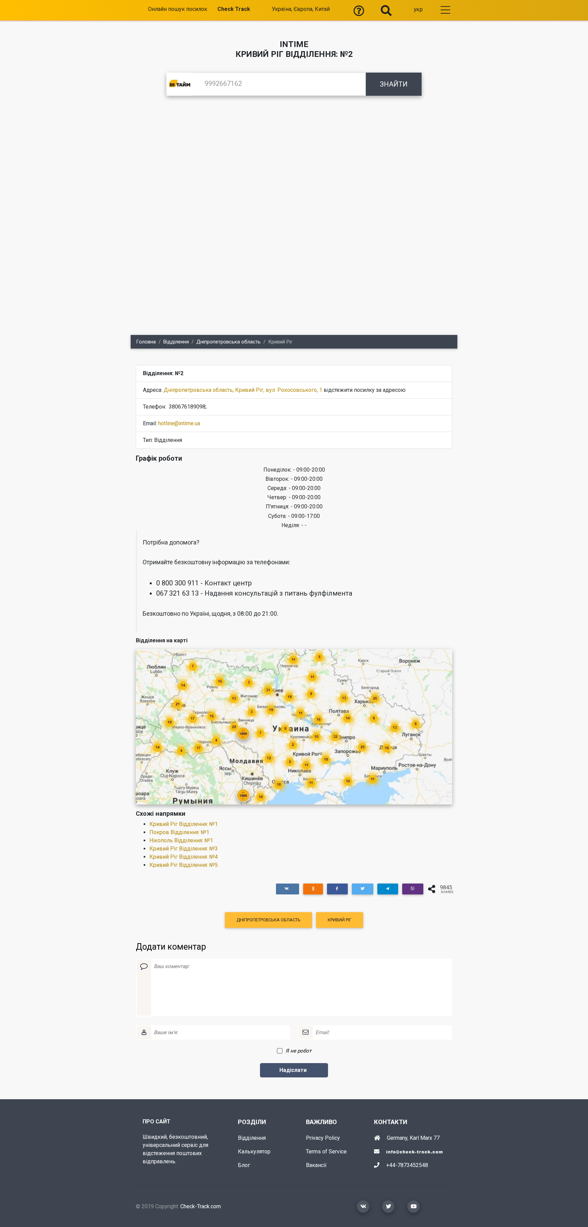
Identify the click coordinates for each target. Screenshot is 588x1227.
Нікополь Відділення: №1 (181, 840)
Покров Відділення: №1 (179, 832)
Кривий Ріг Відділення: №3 (183, 848)
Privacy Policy (323, 1138)
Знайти (394, 84)
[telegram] (387, 889)
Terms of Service (326, 1151)
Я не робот (298, 1051)
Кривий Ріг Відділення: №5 (183, 865)
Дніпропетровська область (228, 342)
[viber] (412, 889)
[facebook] (337, 889)
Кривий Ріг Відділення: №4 (183, 857)
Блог (244, 1165)
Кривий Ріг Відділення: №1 (183, 824)
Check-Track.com (200, 1206)
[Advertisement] (294, 156)
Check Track (233, 9)
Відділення (176, 342)
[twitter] (362, 889)
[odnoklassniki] (313, 889)
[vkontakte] (287, 889)
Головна (146, 342)
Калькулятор (254, 1151)
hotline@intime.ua (179, 423)
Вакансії (316, 1165)
